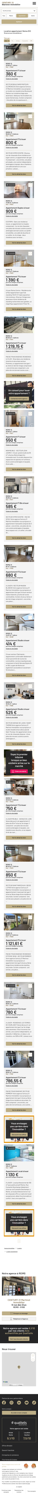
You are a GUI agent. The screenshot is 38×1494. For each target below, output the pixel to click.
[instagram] (11, 1403)
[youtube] (27, 1403)
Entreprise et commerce (10, 1455)
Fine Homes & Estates (9, 1460)
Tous (4, 15)
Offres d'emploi (7, 1446)
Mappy (20, 1385)
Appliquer (19, 21)
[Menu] (34, 3)
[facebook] (4, 1403)
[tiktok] (34, 1403)
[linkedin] (19, 1403)
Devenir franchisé (8, 1450)
